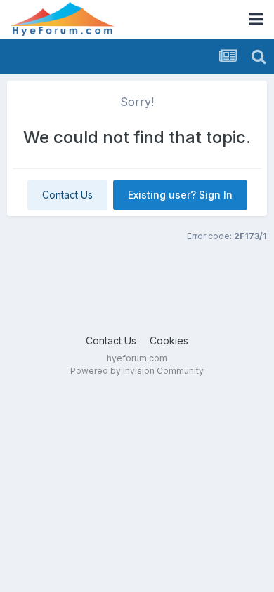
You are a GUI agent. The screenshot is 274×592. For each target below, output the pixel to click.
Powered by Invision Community (137, 370)
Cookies (169, 341)
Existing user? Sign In (180, 195)
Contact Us (67, 195)
